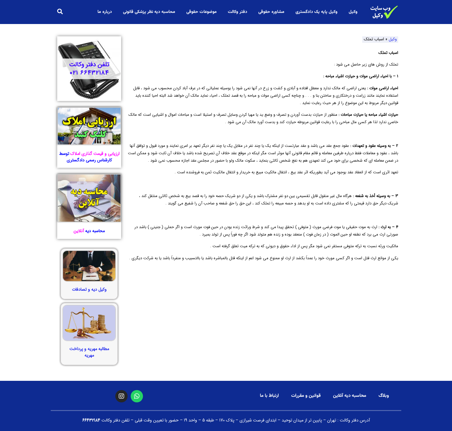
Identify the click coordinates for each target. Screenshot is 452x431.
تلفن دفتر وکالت (89, 64)
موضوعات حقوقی (201, 12)
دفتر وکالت (237, 12)
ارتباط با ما (269, 395)
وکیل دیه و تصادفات (89, 289)
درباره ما (104, 12)
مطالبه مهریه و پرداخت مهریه (89, 352)
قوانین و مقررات (306, 395)
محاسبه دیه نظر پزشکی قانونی (149, 12)
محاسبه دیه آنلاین (349, 395)
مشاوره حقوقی (271, 12)
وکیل (353, 12)
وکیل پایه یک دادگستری (316, 12)
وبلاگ (384, 395)
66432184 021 (89, 73)
